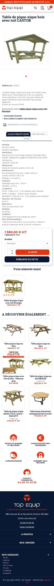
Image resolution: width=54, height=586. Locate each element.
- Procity (5, 568)
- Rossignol (6, 573)
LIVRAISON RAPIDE (13, 461)
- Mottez (5, 563)
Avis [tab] (26, 138)
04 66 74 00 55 (27, 523)
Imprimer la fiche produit (22, 124)
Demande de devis (27, 259)
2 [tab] (28, 76)
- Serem (5, 558)
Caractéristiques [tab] (18, 134)
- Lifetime (6, 560)
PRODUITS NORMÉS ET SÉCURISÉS (13, 444)
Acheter (32, 252)
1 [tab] (26, 76)
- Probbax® (6, 571)
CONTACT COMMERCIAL (27, 480)
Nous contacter (27, 527)
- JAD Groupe (7, 565)
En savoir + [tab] (39, 134)
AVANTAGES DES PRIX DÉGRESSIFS (40, 444)
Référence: (7, 85)
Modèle (8, 239)
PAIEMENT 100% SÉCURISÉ (40, 462)
